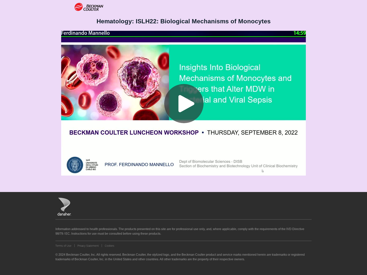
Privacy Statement (88, 245)
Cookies (109, 245)
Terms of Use (63, 245)
